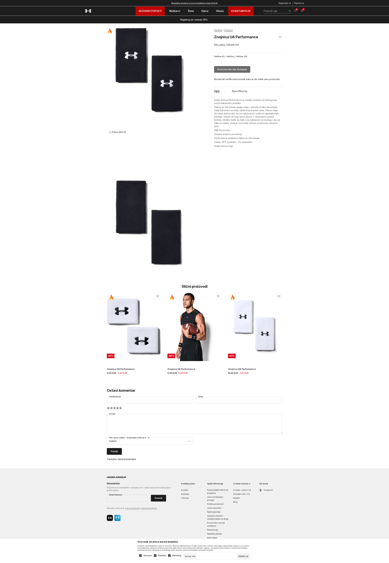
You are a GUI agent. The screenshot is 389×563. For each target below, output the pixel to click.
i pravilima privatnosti (149, 508)
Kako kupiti (212, 538)
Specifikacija (239, 91)
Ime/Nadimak (115, 397)
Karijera (236, 498)
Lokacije (185, 498)
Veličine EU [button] (219, 56)
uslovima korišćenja (132, 508)
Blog (235, 502)
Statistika (162, 555)
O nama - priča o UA (242, 490)
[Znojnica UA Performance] (134, 327)
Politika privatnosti (215, 504)
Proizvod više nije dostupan (232, 69)
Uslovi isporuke (214, 508)
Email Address (115, 495)
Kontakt (184, 490)
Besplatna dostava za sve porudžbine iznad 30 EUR (194, 3)
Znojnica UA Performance (120, 369)
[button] (280, 41)
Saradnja (185, 494)
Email (200, 397)
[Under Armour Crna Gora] (88, 11)
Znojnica (228, 30)
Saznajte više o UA (241, 494)
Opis (217, 91)
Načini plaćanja (213, 512)
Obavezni (147, 555)
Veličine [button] (230, 56)
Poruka (112, 414)
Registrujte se (285, 3)
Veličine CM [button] (241, 56)
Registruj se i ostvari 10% (194, 19)
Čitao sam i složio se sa (132, 508)
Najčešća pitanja (214, 534)
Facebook (268, 490)
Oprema (218, 30)
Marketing (176, 555)
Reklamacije (212, 530)
